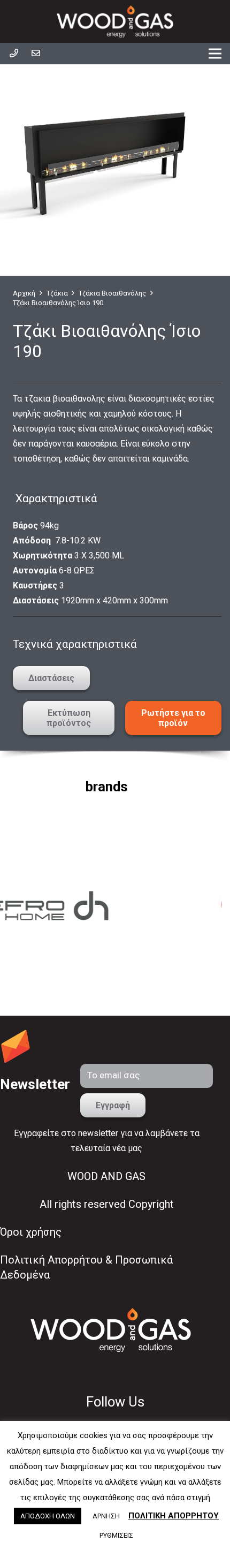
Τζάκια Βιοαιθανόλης (112, 293)
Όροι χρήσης (31, 1232)
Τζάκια (57, 293)
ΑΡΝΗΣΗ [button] (106, 1516)
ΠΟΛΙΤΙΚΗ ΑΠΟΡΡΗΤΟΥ (173, 1516)
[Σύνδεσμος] (115, 21)
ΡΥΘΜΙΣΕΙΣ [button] (116, 1535)
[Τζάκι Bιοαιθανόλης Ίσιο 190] (106, 159)
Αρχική (24, 293)
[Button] (14, 54)
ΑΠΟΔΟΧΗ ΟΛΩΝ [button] (47, 1516)
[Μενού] (215, 53)
